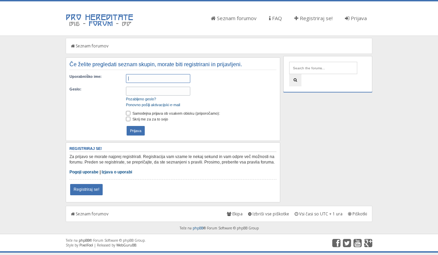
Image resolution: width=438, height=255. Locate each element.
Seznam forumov (236, 18)
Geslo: (75, 89)
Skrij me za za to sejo (149, 119)
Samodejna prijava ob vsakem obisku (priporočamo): (175, 113)
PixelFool (86, 245)
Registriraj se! (315, 18)
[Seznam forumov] (100, 25)
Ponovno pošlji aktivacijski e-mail (153, 105)
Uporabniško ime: (85, 76)
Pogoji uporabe (84, 172)
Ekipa (237, 214)
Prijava (358, 18)
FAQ (276, 18)
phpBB (198, 228)
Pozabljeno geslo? (141, 99)
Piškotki (359, 214)
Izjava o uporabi (117, 172)
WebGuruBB (126, 245)
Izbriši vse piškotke (270, 214)
